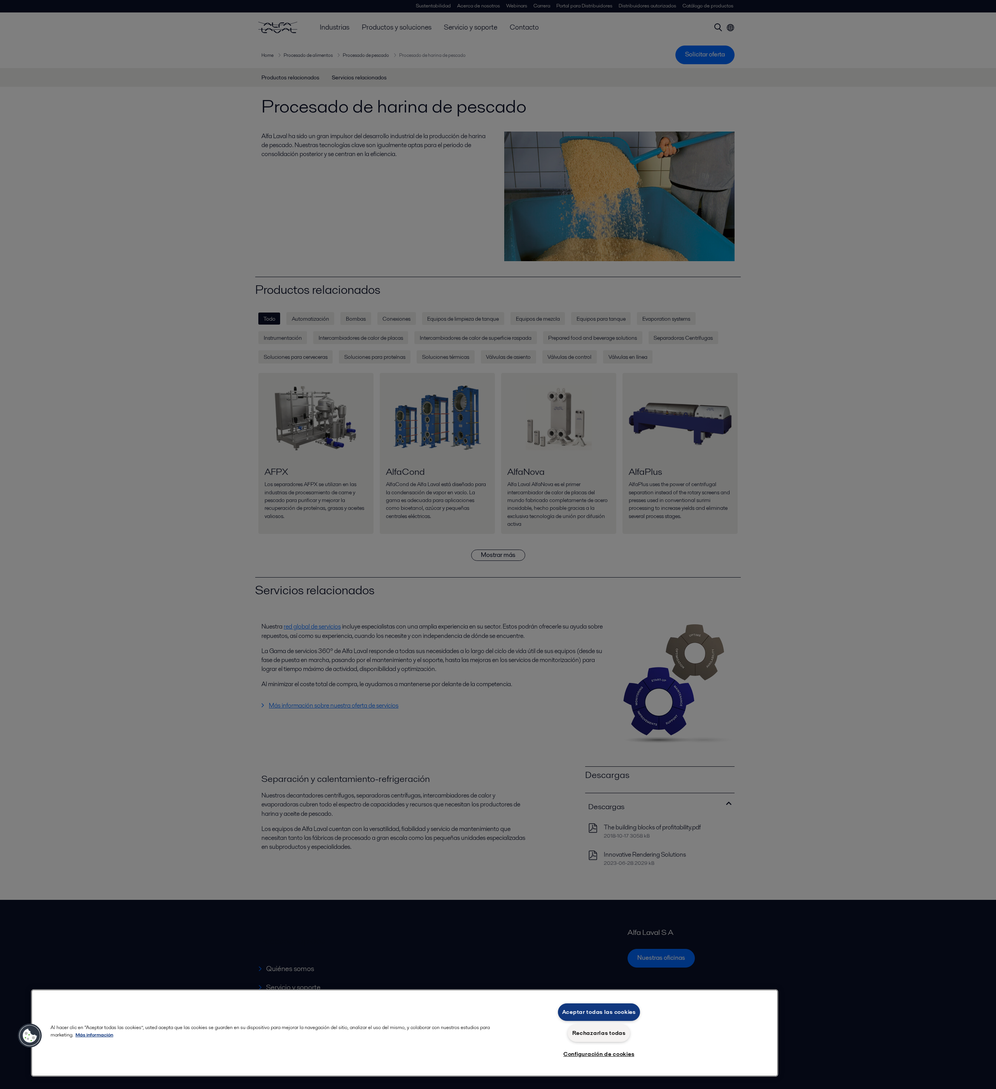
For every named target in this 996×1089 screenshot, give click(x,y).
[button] (30, 1035)
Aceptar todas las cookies (599, 1012)
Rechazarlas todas (599, 1033)
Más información (94, 1034)
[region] (404, 1033)
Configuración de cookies (598, 1054)
